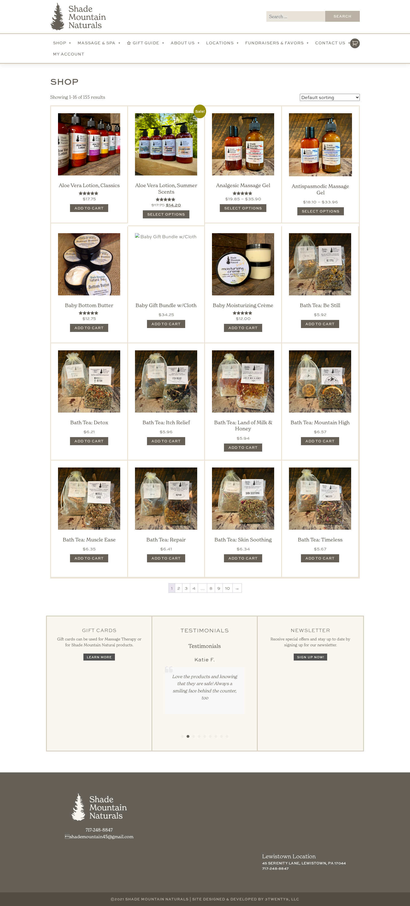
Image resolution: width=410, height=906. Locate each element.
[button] (182, 736)
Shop (59, 42)
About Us (183, 42)
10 (227, 588)
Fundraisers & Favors (274, 42)
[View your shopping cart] (355, 42)
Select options (166, 214)
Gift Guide (146, 42)
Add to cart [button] (89, 208)
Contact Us (330, 42)
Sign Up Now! (310, 657)
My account (68, 54)
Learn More (99, 657)
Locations (220, 42)
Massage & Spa (96, 42)
